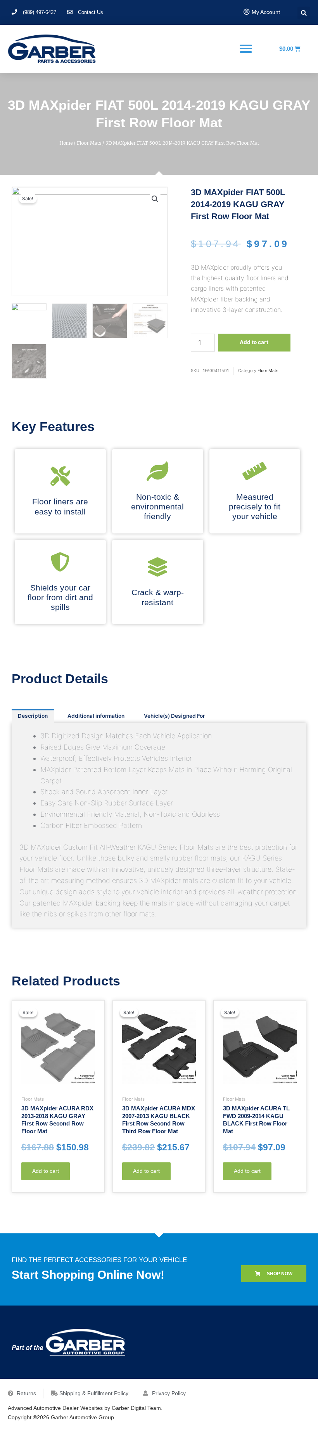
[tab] (33, 716)
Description (33, 716)
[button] (246, 48)
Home (66, 143)
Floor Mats (89, 143)
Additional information (95, 716)
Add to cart (254, 342)
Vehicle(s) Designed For (174, 716)
